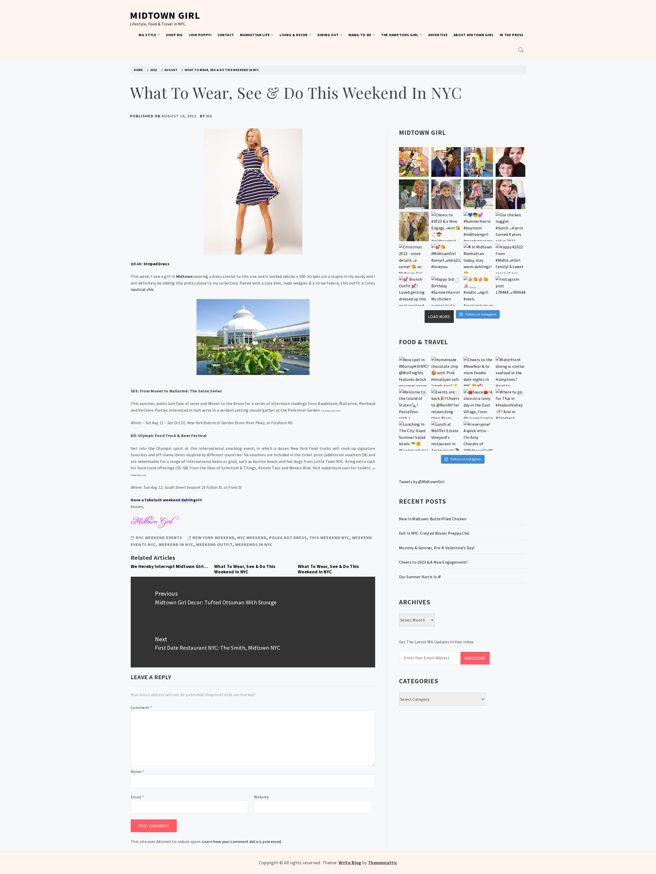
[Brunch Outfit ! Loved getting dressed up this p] (414, 291)
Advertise (437, 35)
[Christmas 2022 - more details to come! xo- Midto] (414, 258)
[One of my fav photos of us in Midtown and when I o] (446, 162)
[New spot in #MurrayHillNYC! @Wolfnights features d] (414, 371)
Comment (141, 707)
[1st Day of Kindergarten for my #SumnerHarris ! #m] (414, 194)
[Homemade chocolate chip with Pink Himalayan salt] (446, 371)
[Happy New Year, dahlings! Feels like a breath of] (414, 226)
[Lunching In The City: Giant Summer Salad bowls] (414, 436)
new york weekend (213, 537)
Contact (226, 35)
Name (137, 771)
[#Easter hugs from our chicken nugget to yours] (510, 194)
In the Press (512, 35)
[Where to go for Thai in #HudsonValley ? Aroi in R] (510, 404)
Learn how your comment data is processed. (242, 841)
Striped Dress (156, 263)
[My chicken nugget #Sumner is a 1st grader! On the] (478, 162)
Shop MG (174, 35)
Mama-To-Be (359, 35)
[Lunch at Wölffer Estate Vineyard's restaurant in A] (446, 436)
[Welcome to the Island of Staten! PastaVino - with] (414, 404)
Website (261, 796)
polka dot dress (288, 537)
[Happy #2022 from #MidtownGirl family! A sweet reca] (510, 258)
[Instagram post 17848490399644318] (510, 291)
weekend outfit (214, 544)
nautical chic (142, 289)
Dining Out (328, 35)
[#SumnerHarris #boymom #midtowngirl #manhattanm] (478, 226)
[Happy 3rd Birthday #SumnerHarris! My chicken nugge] (446, 291)
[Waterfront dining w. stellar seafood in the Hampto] (510, 371)
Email (137, 796)
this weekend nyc (329, 537)
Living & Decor (294, 35)
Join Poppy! (200, 35)
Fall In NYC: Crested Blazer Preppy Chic (434, 533)
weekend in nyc (176, 544)
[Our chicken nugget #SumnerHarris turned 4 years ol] (510, 226)
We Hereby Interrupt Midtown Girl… (169, 566)
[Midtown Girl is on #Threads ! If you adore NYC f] (478, 194)
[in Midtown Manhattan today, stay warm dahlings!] (478, 258)
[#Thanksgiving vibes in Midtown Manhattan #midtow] (414, 162)
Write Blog (350, 863)
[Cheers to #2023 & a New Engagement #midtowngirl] (446, 226)
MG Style (147, 35)
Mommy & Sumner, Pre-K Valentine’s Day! (436, 547)
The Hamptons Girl (399, 35)
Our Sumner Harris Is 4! (420, 576)
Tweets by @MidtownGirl (422, 481)
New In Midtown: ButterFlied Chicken (432, 518)
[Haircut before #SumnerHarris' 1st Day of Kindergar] (446, 194)
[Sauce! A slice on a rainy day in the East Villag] (478, 404)
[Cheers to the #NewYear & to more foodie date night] (478, 371)
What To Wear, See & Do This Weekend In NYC (244, 569)
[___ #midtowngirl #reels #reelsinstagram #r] (478, 291)
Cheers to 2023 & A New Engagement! (433, 562)
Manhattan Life (255, 35)
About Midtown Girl (474, 35)
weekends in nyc (254, 544)
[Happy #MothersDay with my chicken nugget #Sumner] (510, 162)
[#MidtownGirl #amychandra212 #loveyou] (446, 258)
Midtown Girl (165, 15)
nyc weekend (251, 537)
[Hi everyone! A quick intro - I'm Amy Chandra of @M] (478, 436)
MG (209, 115)
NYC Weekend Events (159, 537)
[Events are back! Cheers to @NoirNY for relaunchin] (446, 404)
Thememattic (382, 863)
